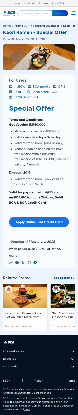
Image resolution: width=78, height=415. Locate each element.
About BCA (58, 3)
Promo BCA (21, 26)
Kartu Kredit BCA (45, 92)
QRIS (61, 86)
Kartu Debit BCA (26, 97)
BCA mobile (41, 86)
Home (16, 3)
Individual (29, 3)
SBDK (6, 380)
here (27, 409)
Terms (71, 380)
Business (43, 3)
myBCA (19, 86)
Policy (39, 380)
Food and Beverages (46, 26)
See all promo (63, 277)
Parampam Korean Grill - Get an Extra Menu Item (23, 315)
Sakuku (19, 92)
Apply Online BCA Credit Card (39, 222)
